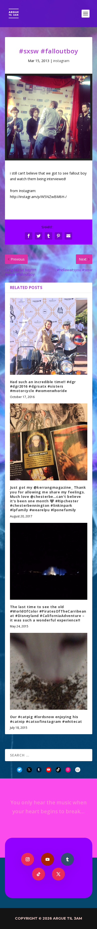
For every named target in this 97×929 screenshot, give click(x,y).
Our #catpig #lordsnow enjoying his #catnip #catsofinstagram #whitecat (46, 719)
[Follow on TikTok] (38, 874)
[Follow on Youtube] (47, 859)
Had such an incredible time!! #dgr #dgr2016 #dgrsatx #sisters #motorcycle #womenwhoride (43, 386)
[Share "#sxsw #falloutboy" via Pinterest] (58, 236)
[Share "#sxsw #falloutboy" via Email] (68, 236)
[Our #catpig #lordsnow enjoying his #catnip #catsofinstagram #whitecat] (48, 671)
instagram (61, 60)
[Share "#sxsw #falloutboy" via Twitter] (39, 236)
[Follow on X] (58, 874)
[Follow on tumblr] (67, 859)
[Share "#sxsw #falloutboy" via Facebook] (29, 236)
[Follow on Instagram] (27, 859)
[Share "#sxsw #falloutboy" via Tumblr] (48, 236)
